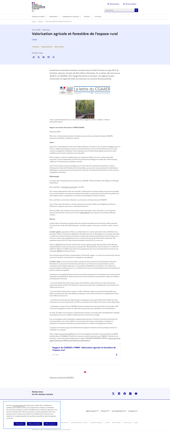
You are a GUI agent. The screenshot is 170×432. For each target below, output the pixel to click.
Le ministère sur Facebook (125, 393)
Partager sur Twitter (38, 57)
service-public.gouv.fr (118, 411)
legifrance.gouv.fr (91, 411)
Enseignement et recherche (70, 17)
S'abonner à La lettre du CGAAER (61, 377)
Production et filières (38, 17)
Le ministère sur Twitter (113, 393)
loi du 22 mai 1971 (66, 334)
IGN (81, 213)
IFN (86, 213)
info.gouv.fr (104, 411)
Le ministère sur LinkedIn (119, 393)
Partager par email (48, 57)
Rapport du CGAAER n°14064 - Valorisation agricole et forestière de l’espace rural (84, 349)
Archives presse (127, 422)
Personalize (19, 424)
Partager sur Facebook (33, 57)
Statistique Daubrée (69, 187)
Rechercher (136, 10)
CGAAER (34, 40)
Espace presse (114, 4)
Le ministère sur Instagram (130, 393)
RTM (58, 251)
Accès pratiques (130, 4)
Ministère (87, 17)
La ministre (98, 17)
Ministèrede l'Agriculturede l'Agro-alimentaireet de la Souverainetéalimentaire (38, 6)
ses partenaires (18, 405)
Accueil (34, 21)
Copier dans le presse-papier (53, 57)
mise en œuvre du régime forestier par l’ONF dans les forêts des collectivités (85, 339)
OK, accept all (50, 424)
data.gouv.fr (132, 411)
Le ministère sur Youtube (136, 393)
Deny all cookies (34, 424)
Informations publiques (96, 422)
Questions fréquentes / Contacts (79, 422)
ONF (103, 336)
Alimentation (53, 17)
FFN (57, 244)
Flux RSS (107, 422)
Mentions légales (116, 422)
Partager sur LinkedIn (43, 57)
